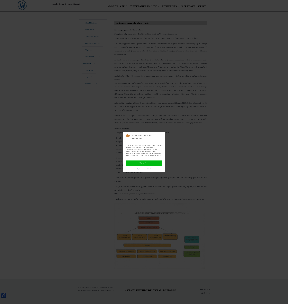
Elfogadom (144, 163)
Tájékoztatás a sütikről (144, 169)
